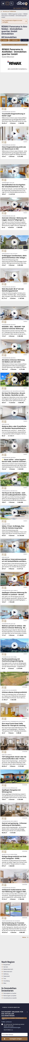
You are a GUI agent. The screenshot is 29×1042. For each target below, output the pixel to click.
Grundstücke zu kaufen (10, 998)
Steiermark (6, 976)
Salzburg (5, 974)
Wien (4, 983)
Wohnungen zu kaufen (9, 995)
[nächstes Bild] (27, 100)
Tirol (4, 978)
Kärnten (5, 967)
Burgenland (6, 964)
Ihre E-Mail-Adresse (5, 1031)
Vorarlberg (6, 981)
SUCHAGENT (5, 40)
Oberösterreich (7, 971)
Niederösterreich (8, 969)
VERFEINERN (25, 40)
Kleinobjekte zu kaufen (9, 993)
